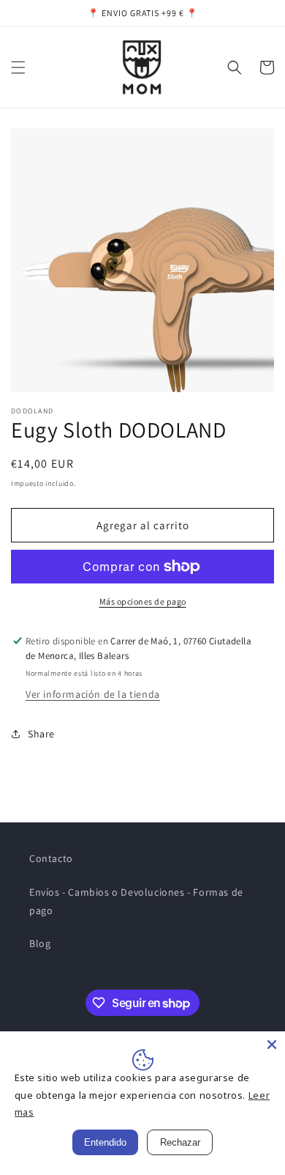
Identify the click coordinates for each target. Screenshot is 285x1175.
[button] (18, 67)
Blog (39, 943)
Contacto (51, 858)
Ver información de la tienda (93, 694)
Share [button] (41, 733)
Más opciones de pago (142, 601)
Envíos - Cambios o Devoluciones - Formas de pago (136, 901)
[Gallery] (142, 260)
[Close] (272, 1044)
